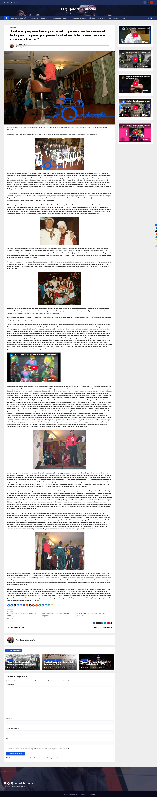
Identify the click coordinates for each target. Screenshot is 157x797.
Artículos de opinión (59, 18)
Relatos (44, 18)
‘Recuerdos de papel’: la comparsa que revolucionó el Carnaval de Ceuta (21, 664)
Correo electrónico (12, 728)
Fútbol (92, 18)
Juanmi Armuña (22, 44)
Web (7, 739)
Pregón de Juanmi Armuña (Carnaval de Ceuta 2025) (90, 613)
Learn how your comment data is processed (44, 758)
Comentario (10, 684)
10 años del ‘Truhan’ (16, 627)
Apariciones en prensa (117, 18)
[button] (148, 18)
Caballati (102, 18)
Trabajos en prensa (78, 18)
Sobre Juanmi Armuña (19, 18)
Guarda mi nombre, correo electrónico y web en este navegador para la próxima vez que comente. (39, 749)
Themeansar (91, 794)
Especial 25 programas (101, 627)
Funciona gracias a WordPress (70, 794)
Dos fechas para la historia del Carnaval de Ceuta (55, 613)
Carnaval (34, 18)
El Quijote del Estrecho (78, 9)
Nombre (9, 718)
